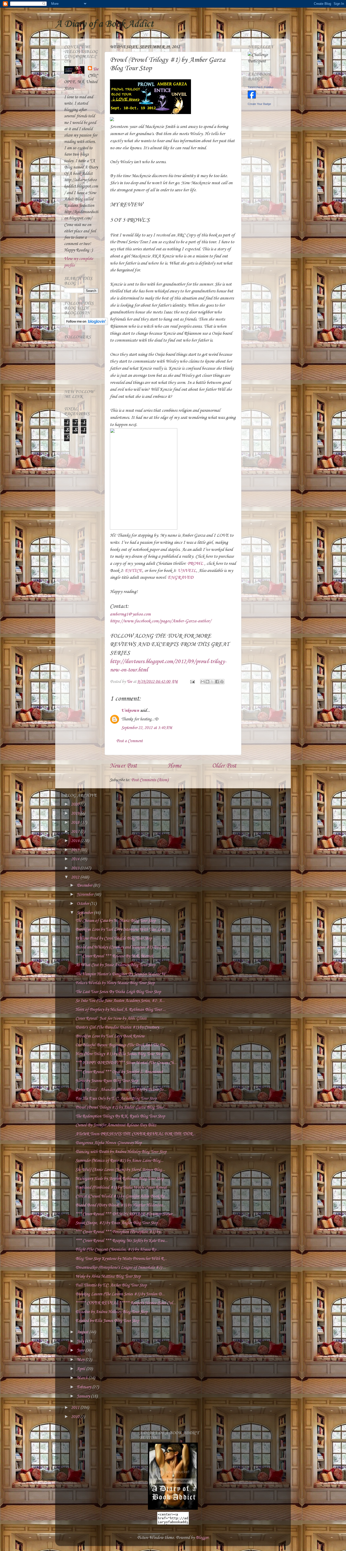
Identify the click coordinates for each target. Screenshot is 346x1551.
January (84, 1396)
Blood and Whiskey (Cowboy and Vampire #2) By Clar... (122, 947)
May (81, 1359)
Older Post (224, 766)
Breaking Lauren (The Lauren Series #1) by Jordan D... (120, 1294)
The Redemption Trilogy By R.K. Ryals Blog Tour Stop (120, 1116)
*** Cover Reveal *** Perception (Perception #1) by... (119, 1231)
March (82, 1378)
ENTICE (133, 570)
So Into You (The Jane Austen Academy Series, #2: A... (120, 1000)
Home (174, 766)
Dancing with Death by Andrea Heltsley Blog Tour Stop (120, 1151)
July (81, 1341)
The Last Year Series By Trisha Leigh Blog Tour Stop (118, 991)
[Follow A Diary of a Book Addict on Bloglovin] (86, 324)
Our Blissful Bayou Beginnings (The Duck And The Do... (121, 1045)
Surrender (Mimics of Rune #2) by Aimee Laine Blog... (119, 1160)
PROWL (195, 563)
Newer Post (123, 766)
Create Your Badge (259, 103)
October (83, 903)
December (85, 885)
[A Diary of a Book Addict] (173, 1508)
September (85, 912)
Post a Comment (129, 741)
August (83, 1332)
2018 (75, 822)
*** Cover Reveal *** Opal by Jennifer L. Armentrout (119, 1072)
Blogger (202, 1537)
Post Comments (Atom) (149, 780)
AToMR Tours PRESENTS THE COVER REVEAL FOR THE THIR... (135, 1134)
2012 (75, 877)
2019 (75, 813)
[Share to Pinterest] (221, 681)
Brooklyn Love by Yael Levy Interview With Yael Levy (120, 929)
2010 (75, 1416)
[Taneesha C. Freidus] (252, 97)
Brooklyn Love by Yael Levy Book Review (110, 1036)
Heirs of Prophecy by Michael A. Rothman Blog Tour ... (120, 1009)
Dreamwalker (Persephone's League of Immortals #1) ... (120, 1267)
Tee (95, 69)
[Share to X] (212, 681)
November (85, 894)
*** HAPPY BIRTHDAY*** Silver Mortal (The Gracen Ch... (126, 1062)
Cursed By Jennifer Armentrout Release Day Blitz (115, 1125)
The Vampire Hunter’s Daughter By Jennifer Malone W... (122, 974)
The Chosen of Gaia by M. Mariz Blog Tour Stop (115, 920)
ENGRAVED (181, 577)
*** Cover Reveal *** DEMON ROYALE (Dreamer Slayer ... (125, 1214)
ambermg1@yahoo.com (130, 614)
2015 (75, 850)
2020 (75, 804)
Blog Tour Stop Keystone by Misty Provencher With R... (121, 1258)
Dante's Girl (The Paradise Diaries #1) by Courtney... (118, 1027)
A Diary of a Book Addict (104, 24)
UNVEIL (187, 570)
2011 (75, 1407)
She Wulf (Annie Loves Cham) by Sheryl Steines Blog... (120, 1169)
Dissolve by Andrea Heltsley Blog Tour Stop (111, 1312)
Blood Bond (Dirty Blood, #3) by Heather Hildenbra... (120, 1205)
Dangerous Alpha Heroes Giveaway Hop (108, 1143)
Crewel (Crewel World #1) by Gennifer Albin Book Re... (121, 1196)
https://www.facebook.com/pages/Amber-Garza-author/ (160, 621)
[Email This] (202, 681)
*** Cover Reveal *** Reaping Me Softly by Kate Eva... (121, 1240)
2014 (75, 859)
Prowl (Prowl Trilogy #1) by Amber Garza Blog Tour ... (121, 1107)
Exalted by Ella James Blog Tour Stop (107, 1320)
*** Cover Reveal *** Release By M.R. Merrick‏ (114, 956)
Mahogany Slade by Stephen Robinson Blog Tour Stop (119, 1178)
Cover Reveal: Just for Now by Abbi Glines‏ (110, 1018)
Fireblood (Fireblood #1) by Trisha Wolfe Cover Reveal (121, 1187)
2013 (75, 868)
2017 (75, 831)
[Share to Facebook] (217, 681)
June (81, 1350)
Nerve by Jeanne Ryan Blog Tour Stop (106, 1080)
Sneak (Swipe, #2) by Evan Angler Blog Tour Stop (116, 1223)
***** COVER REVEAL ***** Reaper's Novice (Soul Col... (125, 1303)
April (81, 1369)
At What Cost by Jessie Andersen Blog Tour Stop (115, 965)
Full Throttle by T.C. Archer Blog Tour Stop (111, 1285)
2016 (75, 840)
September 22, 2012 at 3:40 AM (146, 727)
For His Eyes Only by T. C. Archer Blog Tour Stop (116, 1098)
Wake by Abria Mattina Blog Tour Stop (108, 1276)
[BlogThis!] (207, 681)
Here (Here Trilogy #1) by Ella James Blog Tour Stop (119, 1054)
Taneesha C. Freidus (261, 87)
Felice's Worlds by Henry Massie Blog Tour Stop (115, 983)
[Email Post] (192, 681)
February (84, 1387)
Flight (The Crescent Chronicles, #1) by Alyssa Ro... (117, 1249)
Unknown (130, 710)
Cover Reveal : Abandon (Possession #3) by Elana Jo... (120, 1089)
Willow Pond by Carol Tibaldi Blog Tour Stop (113, 938)
